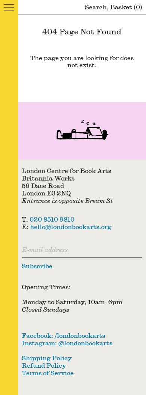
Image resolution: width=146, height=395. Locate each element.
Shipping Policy (47, 357)
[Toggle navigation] (9, 7)
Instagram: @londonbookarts (67, 342)
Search (96, 6)
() (126, 6)
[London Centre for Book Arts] (82, 131)
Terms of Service (48, 372)
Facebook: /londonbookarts (63, 335)
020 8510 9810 (52, 219)
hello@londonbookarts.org (70, 226)
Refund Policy (44, 365)
